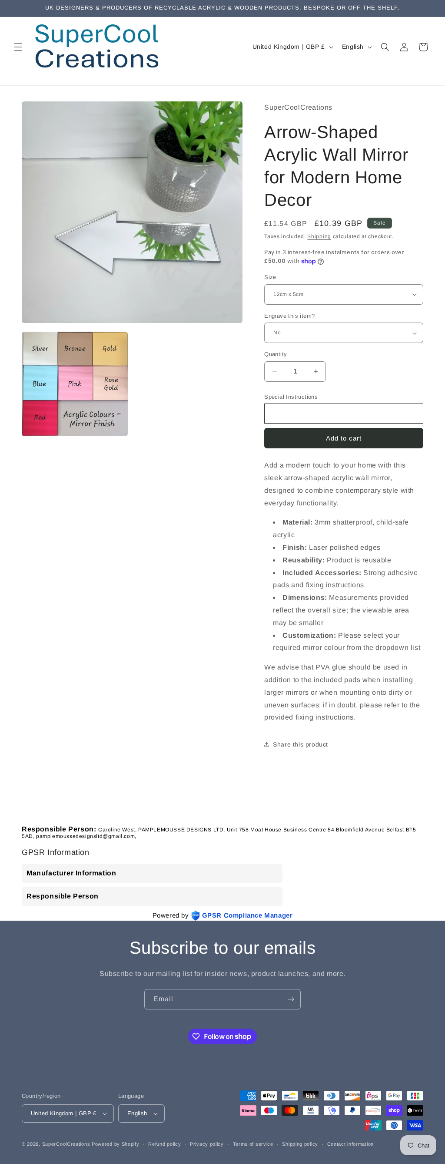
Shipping (319, 236)
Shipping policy (300, 1144)
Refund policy (164, 1144)
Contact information (350, 1144)
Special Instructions (291, 397)
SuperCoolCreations (66, 1144)
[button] (18, 47)
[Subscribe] (290, 999)
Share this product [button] (300, 744)
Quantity (275, 354)
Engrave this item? (289, 316)
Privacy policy (207, 1144)
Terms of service (253, 1144)
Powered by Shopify (115, 1144)
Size (270, 277)
